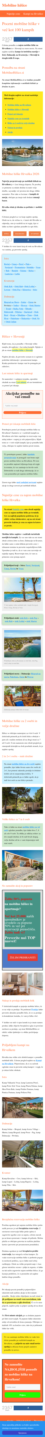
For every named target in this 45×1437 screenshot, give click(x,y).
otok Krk (24, 618)
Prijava (22, 412)
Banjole (15, 270)
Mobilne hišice (14, 5)
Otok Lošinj (29, 286)
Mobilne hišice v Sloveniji (18, 109)
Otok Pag (16, 289)
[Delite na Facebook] (28, 39)
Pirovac (30, 676)
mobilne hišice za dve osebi (23, 764)
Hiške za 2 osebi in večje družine (21, 123)
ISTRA (6, 234)
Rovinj (7, 264)
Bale (8, 270)
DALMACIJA (19, 234)
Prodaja (34, 1009)
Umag (14, 264)
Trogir (8, 308)
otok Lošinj (19, 621)
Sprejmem (22, 1432)
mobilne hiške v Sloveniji (22, 350)
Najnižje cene (13, 13)
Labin (17, 273)
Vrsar (38, 267)
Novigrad (9, 267)
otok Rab (9, 621)
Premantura (20, 267)
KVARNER (35, 234)
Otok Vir (36, 318)
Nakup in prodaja (14, 127)
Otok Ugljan (11, 321)
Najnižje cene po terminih (18, 118)
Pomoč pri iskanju (15, 114)
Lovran (7, 289)
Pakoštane (15, 318)
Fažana (23, 270)
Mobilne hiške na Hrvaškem (19, 104)
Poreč (21, 264)
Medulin (30, 267)
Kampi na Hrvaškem (33, 13)
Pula (27, 264)
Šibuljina (21, 315)
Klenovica (26, 289)
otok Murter (31, 621)
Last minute (21, 382)
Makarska (25, 318)
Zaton (30, 302)
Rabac (31, 270)
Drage (12, 315)
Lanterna (9, 273)
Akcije (10, 132)
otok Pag (33, 618)
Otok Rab (19, 286)
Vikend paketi (23, 1420)
